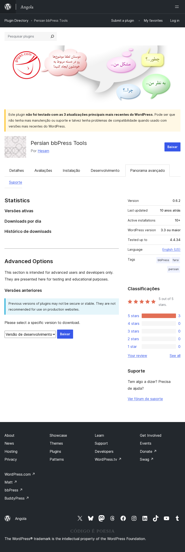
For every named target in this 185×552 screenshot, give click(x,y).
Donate (148, 451)
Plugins (55, 451)
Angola (20, 518)
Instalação (71, 170)
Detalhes (16, 170)
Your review (137, 355)
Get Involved (151, 435)
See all (175, 355)
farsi (176, 260)
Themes (56, 443)
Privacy (11, 459)
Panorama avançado (147, 170)
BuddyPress (17, 498)
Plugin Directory (16, 20)
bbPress (163, 260)
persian (174, 269)
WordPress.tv (108, 459)
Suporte (15, 182)
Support (101, 443)
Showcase (58, 435)
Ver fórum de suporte (145, 398)
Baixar (172, 147)
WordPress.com (20, 474)
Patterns (57, 459)
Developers (104, 451)
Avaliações (43, 170)
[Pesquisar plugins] (52, 36)
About (9, 435)
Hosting (11, 451)
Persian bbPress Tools (59, 143)
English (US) (171, 249)
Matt (11, 482)
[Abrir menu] (178, 7)
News (9, 443)
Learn (99, 435)
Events (145, 443)
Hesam (43, 151)
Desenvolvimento (105, 170)
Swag (147, 459)
